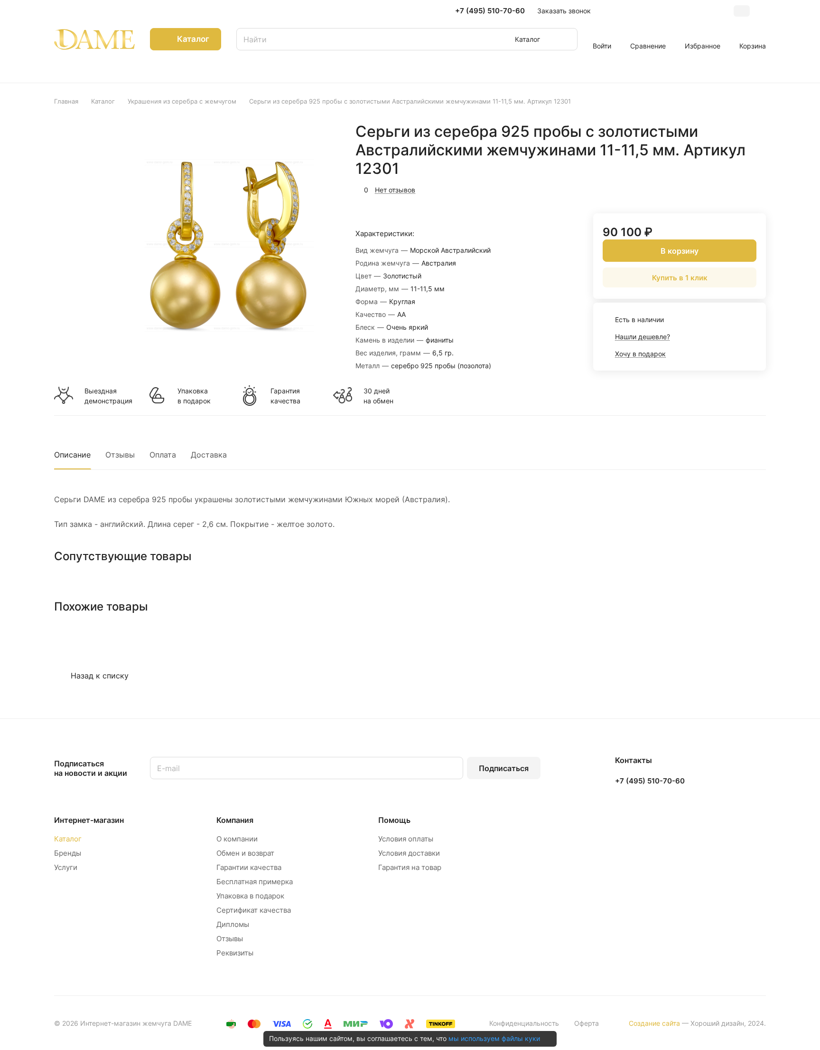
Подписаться (504, 768)
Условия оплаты (405, 838)
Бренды (67, 853)
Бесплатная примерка (254, 881)
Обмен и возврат (245, 853)
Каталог (68, 838)
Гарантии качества (248, 867)
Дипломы (232, 924)
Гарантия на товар (409, 867)
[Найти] (566, 39)
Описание (72, 454)
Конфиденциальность (524, 1023)
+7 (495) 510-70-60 (490, 11)
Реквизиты (234, 952)
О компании (237, 838)
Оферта (586, 1023)
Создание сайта (654, 1023)
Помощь (394, 820)
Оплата (162, 454)
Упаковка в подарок (194, 396)
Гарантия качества (285, 396)
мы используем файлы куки (494, 1038)
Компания (234, 820)
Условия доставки (409, 853)
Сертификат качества (253, 910)
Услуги (65, 867)
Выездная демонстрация (108, 396)
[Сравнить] (736, 189)
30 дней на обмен (378, 396)
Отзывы (120, 454)
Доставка (209, 454)
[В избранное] (714, 189)
